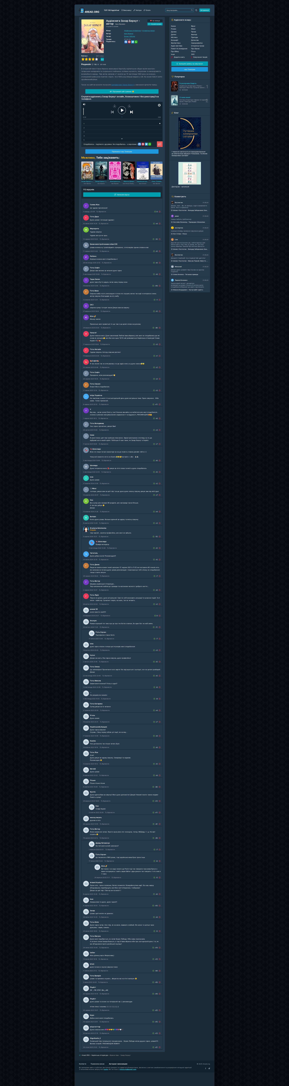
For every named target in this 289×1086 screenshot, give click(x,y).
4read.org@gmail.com (127, 1069)
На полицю (156, 21)
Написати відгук (123, 195)
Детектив (195, 40)
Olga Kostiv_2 (95, 1038)
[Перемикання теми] (196, 10)
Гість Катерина (96, 704)
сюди (106, 1069)
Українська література (132, 30)
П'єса (193, 51)
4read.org (92, 11)
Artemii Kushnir (96, 882)
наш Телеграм (189, 69)
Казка (173, 26)
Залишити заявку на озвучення (190, 64)
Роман (173, 29)
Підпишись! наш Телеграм (122, 151)
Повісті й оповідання (179, 49)
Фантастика (175, 43)
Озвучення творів (200, 57)
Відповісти (102, 211)
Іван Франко (120, 24)
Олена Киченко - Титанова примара (185, 274)
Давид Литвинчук (103, 843)
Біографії (174, 40)
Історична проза (148, 30)
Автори (138, 10)
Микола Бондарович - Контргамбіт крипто (188, 290)
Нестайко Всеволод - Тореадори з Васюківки (189, 222)
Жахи (193, 29)
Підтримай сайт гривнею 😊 (123, 91)
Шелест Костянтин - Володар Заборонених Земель (190, 210)
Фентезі (194, 34)
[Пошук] (192, 10)
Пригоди (194, 37)
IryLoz (92, 655)
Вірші (193, 26)
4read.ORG (86, 1055)
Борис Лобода (129, 36)
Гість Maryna (95, 936)
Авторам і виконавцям (118, 1064)
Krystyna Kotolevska (98, 528)
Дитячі (173, 34)
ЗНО (193, 54)
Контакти (82, 1064)
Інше (173, 54)
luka (91, 644)
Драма (173, 32)
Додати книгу (179, 57)
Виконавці (127, 10)
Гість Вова (94, 291)
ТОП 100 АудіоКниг (111, 10)
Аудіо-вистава (176, 46)
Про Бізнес (195, 49)
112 (95, 64)
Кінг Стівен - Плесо (180, 234)
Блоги (148, 10)
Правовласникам (97, 1064)
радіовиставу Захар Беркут (122, 85)
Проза (193, 32)
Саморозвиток (197, 43)
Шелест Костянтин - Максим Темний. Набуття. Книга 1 (190, 261)
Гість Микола (95, 681)
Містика (174, 37)
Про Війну (175, 51)
